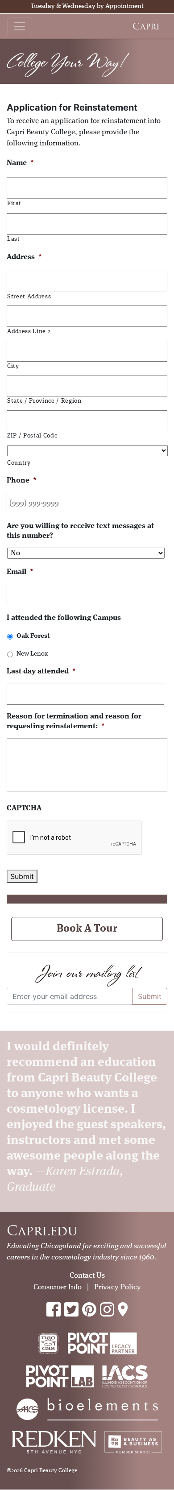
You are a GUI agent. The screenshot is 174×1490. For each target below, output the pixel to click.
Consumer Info (57, 1287)
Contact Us (87, 1276)
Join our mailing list (87, 972)
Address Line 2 (28, 331)
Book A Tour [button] (87, 929)
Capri (146, 26)
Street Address (29, 297)
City (13, 366)
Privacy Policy (117, 1287)
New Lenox (32, 654)
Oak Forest (33, 636)
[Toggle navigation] (19, 26)
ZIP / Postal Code (32, 436)
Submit (22, 876)
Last (13, 239)
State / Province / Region (44, 401)
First (14, 203)
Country (19, 463)
